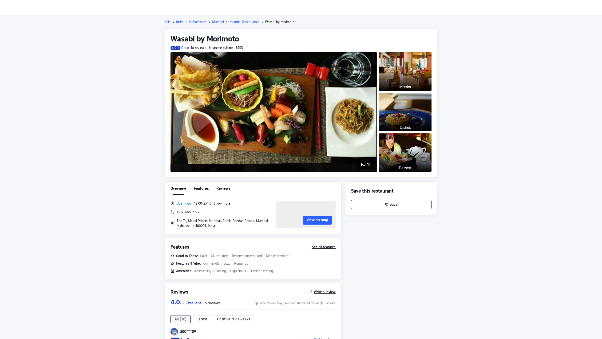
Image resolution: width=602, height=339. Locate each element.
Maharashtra (197, 22)
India (179, 22)
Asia (167, 22)
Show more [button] (222, 203)
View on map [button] (317, 220)
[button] (495, 8)
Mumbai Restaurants (244, 22)
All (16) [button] (180, 319)
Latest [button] (202, 319)
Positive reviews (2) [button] (233, 319)
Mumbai (218, 22)
